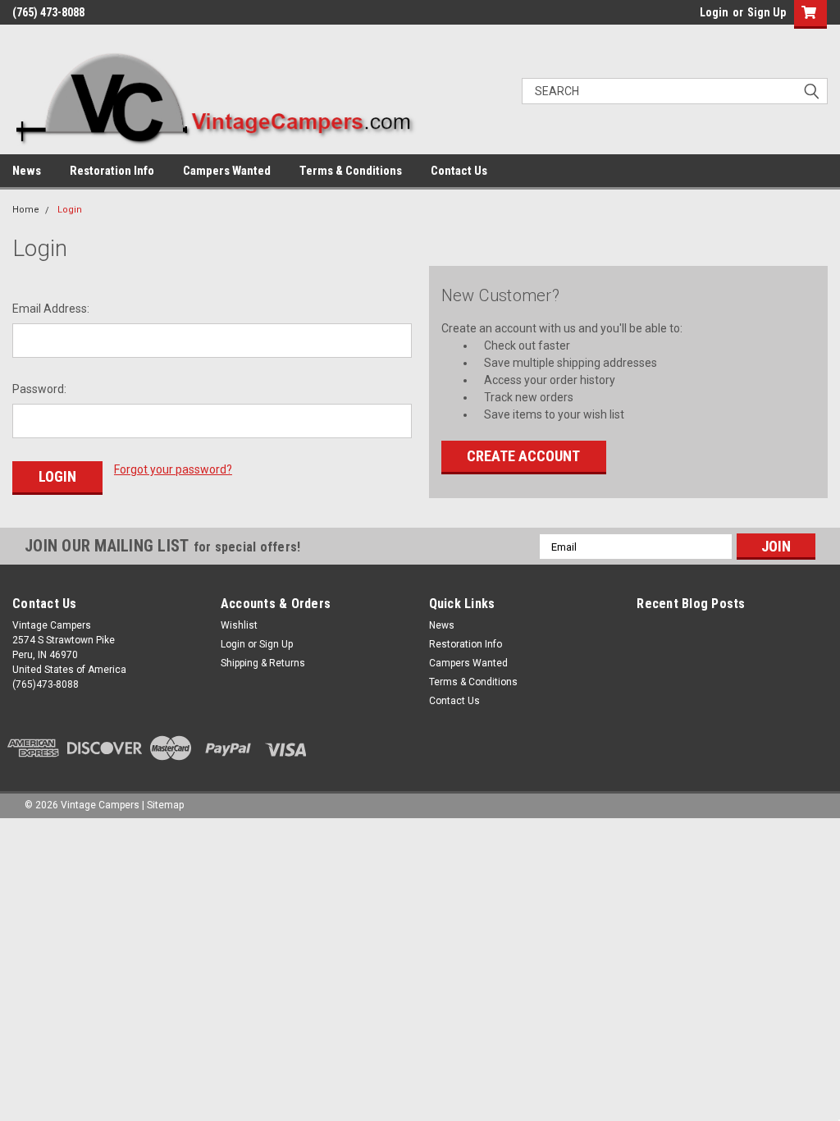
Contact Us (459, 170)
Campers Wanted (227, 170)
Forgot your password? (173, 469)
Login (714, 12)
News (26, 170)
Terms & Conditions (350, 170)
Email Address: (50, 308)
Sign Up (766, 12)
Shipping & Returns (263, 663)
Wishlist (239, 625)
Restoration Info (112, 170)
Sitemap (165, 805)
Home (25, 209)
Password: (39, 389)
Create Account (523, 455)
